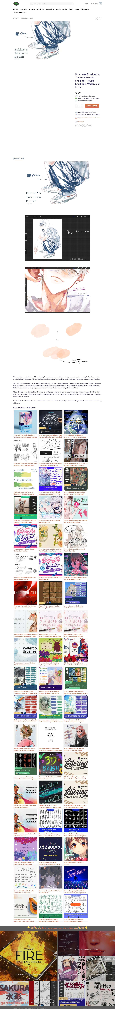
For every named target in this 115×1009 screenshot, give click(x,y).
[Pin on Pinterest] (86, 125)
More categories (19, 12)
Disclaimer (43, 1008)
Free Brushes (27, 18)
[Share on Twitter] (80, 125)
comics (64, 9)
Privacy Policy (18, 1008)
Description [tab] (18, 158)
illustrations (50, 9)
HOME (15, 9)
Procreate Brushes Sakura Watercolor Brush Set (14, 1000)
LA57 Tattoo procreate (100, 999)
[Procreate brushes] (16, 4)
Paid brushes (85, 9)
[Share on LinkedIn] (89, 125)
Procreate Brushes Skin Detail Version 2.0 (86, 949)
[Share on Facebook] (76, 125)
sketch (71, 9)
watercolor (23, 9)
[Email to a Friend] (83, 125)
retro (77, 9)
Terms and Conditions (31, 1008)
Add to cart (92, 106)
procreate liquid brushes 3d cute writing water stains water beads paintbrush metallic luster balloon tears (72, 1000)
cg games (32, 9)
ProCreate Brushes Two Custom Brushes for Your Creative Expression (71, 975)
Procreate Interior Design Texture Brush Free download (100, 975)
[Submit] (72, 3)
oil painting (40, 9)
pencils (58, 9)
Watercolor (78, 119)
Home (16, 18)
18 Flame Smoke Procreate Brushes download (29, 974)
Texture (98, 117)
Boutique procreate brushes (57, 928)
